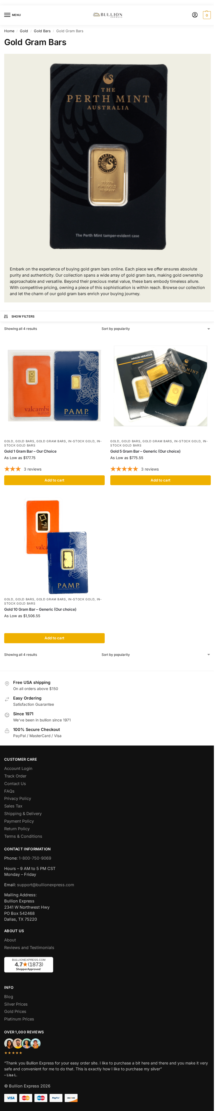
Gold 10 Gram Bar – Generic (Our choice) (40, 609)
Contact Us (15, 783)
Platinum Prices (19, 1019)
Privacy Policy (17, 798)
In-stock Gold (81, 441)
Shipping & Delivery (23, 813)
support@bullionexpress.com (45, 884)
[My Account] (194, 15)
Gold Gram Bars (51, 441)
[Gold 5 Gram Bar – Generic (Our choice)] (160, 385)
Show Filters (23, 316)
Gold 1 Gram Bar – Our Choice (30, 451)
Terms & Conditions (23, 836)
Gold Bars (42, 31)
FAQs (9, 791)
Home (9, 31)
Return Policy (17, 828)
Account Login (18, 768)
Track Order (15, 776)
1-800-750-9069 (35, 858)
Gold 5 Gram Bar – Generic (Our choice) (145, 451)
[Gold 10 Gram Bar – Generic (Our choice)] (54, 544)
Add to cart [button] (54, 480)
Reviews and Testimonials (29, 947)
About (10, 940)
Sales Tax (13, 806)
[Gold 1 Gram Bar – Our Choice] (54, 385)
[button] (206, 15)
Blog (8, 996)
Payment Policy (19, 821)
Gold (24, 31)
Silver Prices (16, 1004)
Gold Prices (15, 1011)
